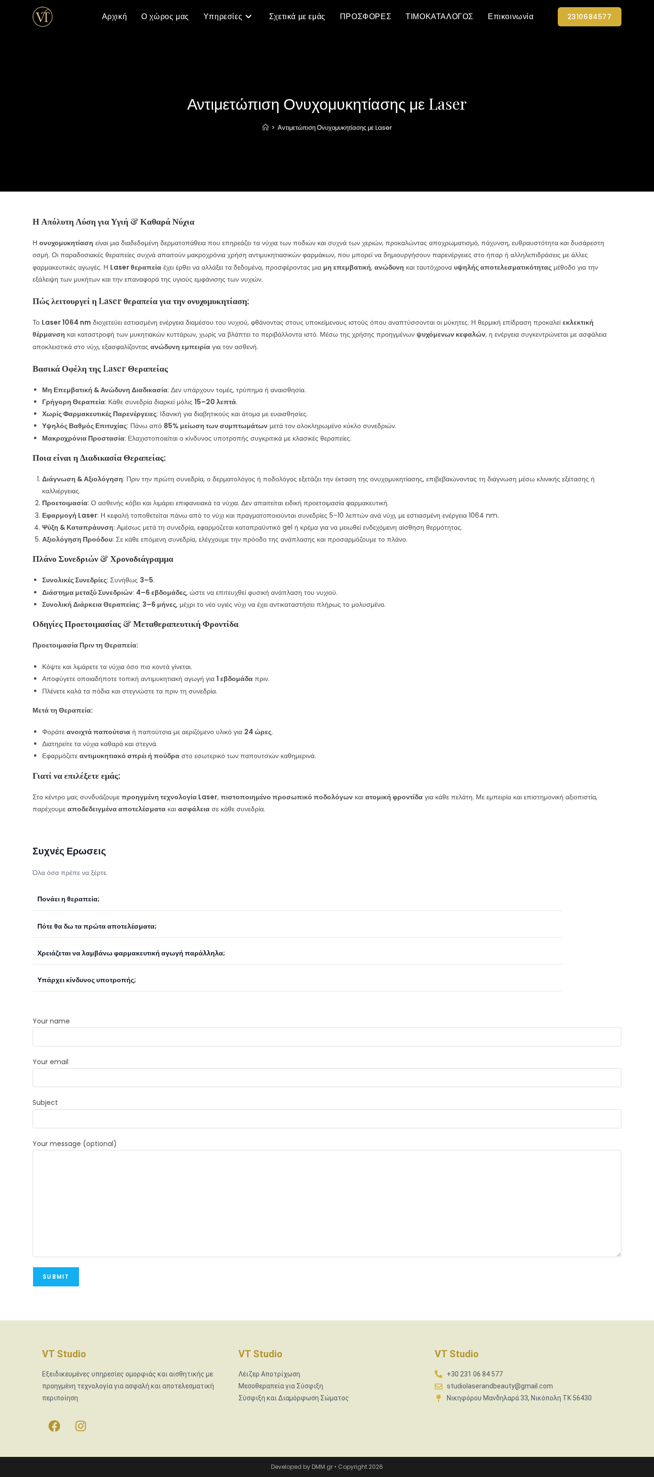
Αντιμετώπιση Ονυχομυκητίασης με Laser (335, 127)
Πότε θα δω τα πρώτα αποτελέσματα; (97, 926)
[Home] (265, 127)
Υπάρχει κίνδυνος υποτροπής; (86, 980)
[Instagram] (80, 1426)
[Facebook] (54, 1426)
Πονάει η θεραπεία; (68, 899)
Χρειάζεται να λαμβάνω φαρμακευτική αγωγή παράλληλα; (131, 953)
